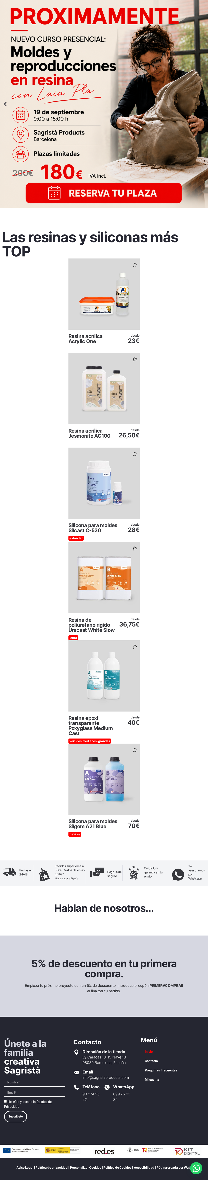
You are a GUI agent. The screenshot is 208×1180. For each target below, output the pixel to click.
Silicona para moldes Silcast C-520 (92, 527)
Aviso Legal (25, 1167)
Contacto (151, 1061)
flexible (74, 834)
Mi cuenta (152, 1080)
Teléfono (91, 1086)
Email (87, 1072)
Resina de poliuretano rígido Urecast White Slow (91, 625)
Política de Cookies (117, 1167)
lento (73, 638)
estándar (76, 538)
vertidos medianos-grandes (89, 741)
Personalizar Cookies (85, 1167)
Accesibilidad (144, 1167)
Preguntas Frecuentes (161, 1070)
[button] (135, 263)
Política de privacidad (52, 1167)
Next (203, 104)
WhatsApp (123, 1086)
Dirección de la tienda (103, 1051)
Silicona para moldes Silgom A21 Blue (92, 823)
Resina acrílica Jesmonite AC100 (89, 433)
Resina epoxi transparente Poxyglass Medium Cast (90, 725)
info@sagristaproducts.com (105, 1077)
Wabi (188, 1167)
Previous (5, 104)
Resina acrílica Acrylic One (85, 338)
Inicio (149, 1052)
